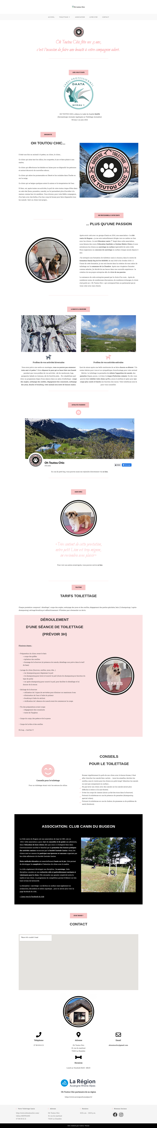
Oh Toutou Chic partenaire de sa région (78, 1092)
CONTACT (105, 17)
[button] (78, 72)
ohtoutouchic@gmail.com (118, 1045)
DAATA (97, 114)
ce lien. (105, 472)
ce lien (100, 565)
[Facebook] (78, 412)
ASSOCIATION (80, 17)
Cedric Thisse (84, 1126)
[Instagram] (121, 1114)
